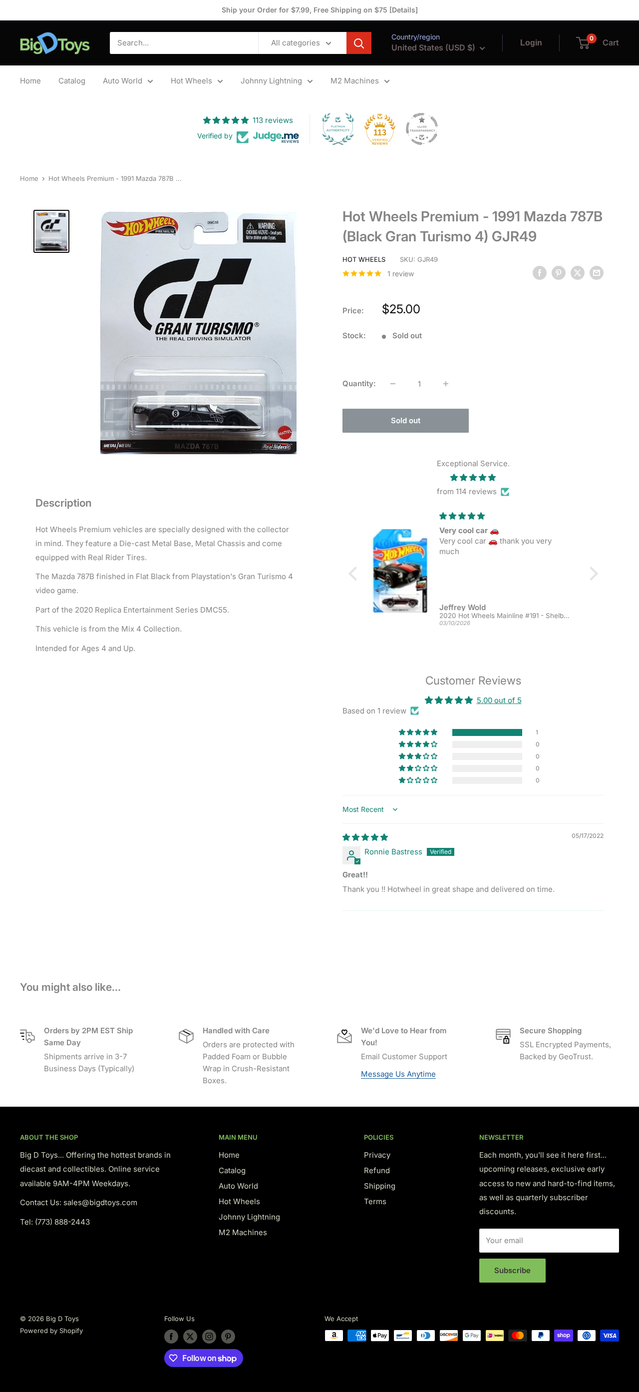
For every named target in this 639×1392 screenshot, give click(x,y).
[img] (473, 478)
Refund (377, 1170)
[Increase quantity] (445, 383)
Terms (375, 1201)
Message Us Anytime (398, 1074)
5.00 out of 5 (499, 700)
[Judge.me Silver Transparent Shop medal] (422, 129)
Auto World (122, 80)
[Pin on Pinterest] (559, 272)
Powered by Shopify (51, 1331)
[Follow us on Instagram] (209, 1337)
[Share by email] (597, 272)
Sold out (405, 420)
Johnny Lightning (271, 80)
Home (30, 80)
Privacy (377, 1155)
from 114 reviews (467, 491)
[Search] (358, 43)
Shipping (379, 1186)
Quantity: (359, 383)
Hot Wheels (191, 80)
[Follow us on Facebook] (171, 1337)
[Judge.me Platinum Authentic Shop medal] (338, 129)
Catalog (71, 80)
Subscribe (512, 1270)
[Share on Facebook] (540, 272)
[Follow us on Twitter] (190, 1337)
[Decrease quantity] (392, 383)
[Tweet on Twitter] (578, 272)
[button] (419, 732)
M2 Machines (354, 80)
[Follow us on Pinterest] (228, 1337)
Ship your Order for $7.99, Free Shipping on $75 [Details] (320, 9)
